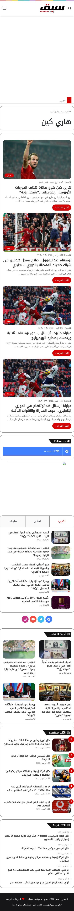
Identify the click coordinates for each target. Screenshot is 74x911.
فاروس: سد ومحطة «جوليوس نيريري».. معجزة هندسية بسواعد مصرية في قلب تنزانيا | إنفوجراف (28, 552)
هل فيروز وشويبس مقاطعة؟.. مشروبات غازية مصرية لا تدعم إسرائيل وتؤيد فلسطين (27, 742)
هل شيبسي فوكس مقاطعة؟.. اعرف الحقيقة (30, 757)
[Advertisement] (37, 56)
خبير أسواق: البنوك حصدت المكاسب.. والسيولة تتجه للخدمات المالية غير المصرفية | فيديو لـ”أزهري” (26, 568)
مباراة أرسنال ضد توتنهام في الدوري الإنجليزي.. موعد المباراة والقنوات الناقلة (41, 408)
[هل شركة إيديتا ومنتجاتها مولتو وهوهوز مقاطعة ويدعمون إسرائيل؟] (61, 775)
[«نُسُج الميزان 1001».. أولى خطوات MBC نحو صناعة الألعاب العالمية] (60, 602)
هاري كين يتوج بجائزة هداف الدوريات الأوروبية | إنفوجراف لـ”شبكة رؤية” (43, 189)
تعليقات (13, 521)
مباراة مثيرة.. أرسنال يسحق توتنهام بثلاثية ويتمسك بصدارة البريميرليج (39, 335)
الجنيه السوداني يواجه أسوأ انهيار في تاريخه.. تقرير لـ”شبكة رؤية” (29, 534)
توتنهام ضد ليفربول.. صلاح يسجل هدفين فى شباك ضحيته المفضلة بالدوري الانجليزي (37, 262)
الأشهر (37, 521)
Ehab (67, 182)
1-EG (14, 904)
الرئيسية (65, 111)
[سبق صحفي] (51, 8)
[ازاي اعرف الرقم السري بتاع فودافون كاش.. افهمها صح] (61, 806)
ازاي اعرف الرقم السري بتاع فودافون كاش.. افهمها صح (27, 804)
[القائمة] (4, 9)
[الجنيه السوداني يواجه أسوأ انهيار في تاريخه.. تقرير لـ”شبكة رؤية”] (60, 537)
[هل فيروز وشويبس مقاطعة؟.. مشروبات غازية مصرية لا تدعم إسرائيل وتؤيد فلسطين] (61, 745)
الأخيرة (61, 521)
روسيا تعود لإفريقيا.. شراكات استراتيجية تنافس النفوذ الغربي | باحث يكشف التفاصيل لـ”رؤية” (28, 585)
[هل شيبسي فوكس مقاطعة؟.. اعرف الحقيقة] (61, 760)
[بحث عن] (69, 9)
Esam (66, 255)
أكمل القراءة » (62, 207)
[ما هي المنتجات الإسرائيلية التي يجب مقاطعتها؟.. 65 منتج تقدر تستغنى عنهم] (61, 791)
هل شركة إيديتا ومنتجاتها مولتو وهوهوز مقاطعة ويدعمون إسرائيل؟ (28, 773)
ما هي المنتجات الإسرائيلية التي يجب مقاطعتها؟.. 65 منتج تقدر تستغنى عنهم (28, 788)
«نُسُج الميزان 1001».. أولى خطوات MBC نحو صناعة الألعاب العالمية (28, 600)
